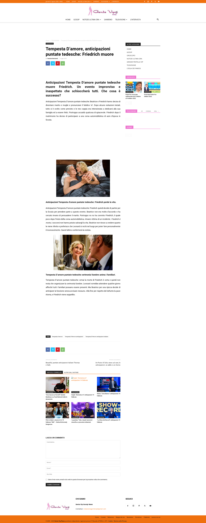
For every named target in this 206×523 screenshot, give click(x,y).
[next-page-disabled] (130, 119)
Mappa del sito (120, 517)
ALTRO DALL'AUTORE (71, 372)
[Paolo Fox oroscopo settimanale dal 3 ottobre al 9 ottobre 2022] (134, 87)
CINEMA (148, 111)
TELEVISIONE (104, 1)
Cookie (110, 521)
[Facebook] (144, 1)
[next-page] (50, 428)
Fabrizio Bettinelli (52, 58)
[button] (157, 20)
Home (47, 40)
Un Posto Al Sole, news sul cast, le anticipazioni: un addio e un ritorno (107, 364)
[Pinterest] (151, 1)
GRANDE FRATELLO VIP (135, 62)
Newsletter (130, 517)
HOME (68, 1)
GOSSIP (74, 1)
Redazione (111, 517)
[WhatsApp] (63, 63)
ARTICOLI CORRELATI (54, 372)
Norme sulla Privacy (120, 521)
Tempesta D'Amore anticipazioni (74, 336)
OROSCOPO (131, 55)
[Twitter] (155, 1)
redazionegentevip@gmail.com (95, 509)
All (142, 111)
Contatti (103, 517)
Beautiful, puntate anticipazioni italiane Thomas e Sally (63, 364)
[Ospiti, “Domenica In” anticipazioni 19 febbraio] (83, 385)
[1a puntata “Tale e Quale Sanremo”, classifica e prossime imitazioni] (83, 410)
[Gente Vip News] (103, 10)
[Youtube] (158, 1)
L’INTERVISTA (115, 1)
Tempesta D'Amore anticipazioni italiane (97, 336)
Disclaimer (138, 517)
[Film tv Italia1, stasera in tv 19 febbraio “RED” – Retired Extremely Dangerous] (57, 410)
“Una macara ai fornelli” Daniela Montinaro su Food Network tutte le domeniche (56, 397)
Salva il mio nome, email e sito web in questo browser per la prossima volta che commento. (78, 479)
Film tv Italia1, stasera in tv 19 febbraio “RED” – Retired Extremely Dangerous (56, 422)
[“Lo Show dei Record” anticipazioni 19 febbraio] (108, 410)
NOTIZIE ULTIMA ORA (84, 1)
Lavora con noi (156, 517)
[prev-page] (47, 428)
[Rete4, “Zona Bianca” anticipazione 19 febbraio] (108, 384)
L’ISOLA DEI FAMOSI (134, 68)
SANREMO (96, 1)
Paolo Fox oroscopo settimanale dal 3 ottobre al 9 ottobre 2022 (133, 96)
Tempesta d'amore (57, 336)
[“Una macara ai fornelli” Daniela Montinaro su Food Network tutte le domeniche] (57, 385)
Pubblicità (147, 517)
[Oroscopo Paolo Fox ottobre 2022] (152, 87)
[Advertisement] (103, 32)
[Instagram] (148, 1)
